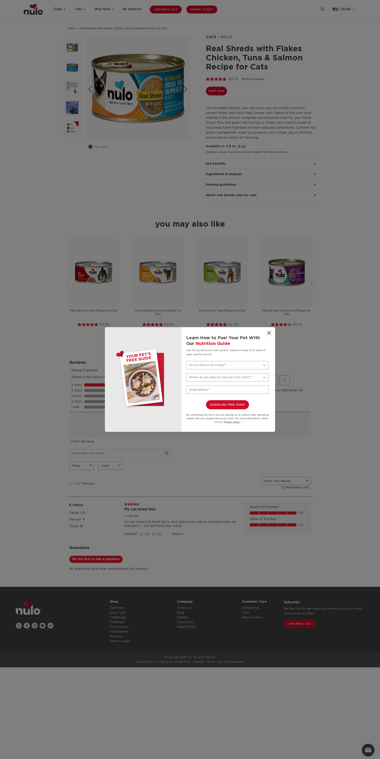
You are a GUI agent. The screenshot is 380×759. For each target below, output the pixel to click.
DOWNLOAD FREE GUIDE (227, 405)
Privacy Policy (232, 422)
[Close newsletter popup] (269, 333)
